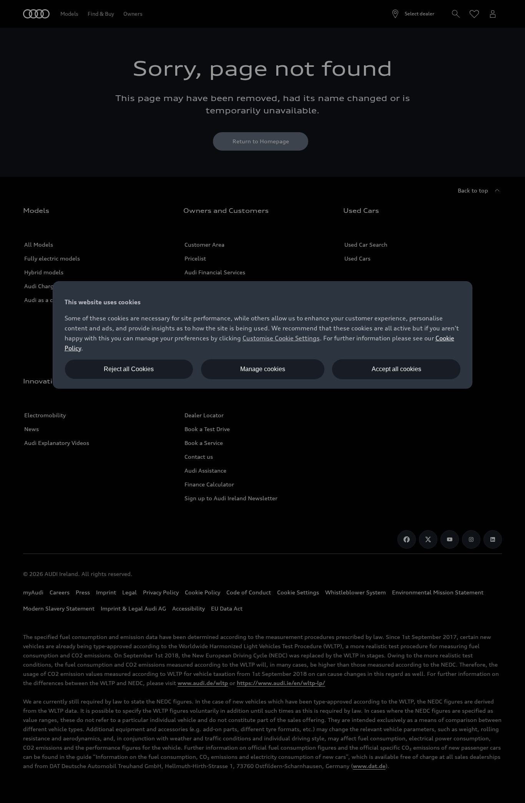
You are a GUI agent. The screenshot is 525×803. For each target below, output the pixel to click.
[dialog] (263, 335)
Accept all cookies (396, 369)
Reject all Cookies (129, 369)
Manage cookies (262, 369)
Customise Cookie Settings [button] (281, 338)
